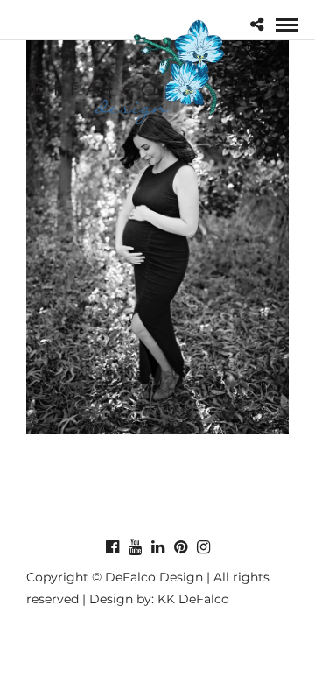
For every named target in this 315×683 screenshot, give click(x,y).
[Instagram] (203, 547)
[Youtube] (135, 547)
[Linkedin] (157, 547)
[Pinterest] (180, 547)
